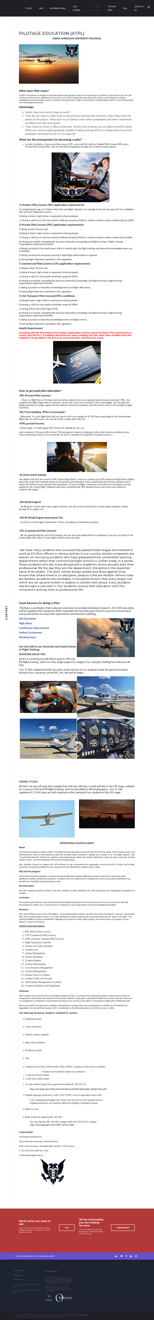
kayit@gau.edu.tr (19, 1279)
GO (67, 1227)
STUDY (29, 8)
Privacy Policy (83, 1314)
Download (123, 1227)
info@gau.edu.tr (18, 1275)
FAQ (125, 8)
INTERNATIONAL (58, 8)
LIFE (41, 8)
